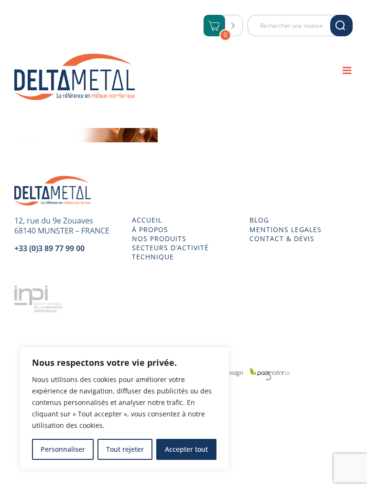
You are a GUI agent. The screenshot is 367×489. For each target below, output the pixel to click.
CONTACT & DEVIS (281, 238)
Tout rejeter (125, 449)
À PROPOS (150, 229)
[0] (214, 26)
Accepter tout (186, 449)
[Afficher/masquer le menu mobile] (348, 70)
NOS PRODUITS (159, 238)
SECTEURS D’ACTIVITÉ (170, 248)
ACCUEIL (147, 220)
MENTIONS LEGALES (285, 229)
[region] (124, 408)
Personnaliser (63, 449)
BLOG (259, 220)
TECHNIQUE (153, 257)
